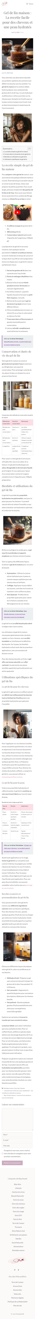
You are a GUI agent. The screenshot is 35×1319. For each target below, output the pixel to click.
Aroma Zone (17, 1286)
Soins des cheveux (18, 1204)
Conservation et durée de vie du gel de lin (17, 154)
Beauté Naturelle (17, 1196)
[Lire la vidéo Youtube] (17, 212)
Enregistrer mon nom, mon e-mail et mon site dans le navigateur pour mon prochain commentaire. (17, 1153)
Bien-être (17, 1184)
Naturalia (17, 1294)
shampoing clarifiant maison (12, 777)
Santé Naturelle (17, 1243)
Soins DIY (18, 1215)
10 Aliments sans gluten (18, 1235)
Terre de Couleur (18, 1223)
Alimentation (18, 1246)
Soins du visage (18, 1211)
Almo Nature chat (18, 1231)
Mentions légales (17, 1298)
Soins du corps (18, 1200)
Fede (22, 32)
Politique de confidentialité (17, 1302)
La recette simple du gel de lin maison (16, 151)
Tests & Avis (17, 1219)
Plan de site (17, 1306)
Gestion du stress (18, 1192)
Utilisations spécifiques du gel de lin (15, 159)
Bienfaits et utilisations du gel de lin (15, 157)
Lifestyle (18, 1188)
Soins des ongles (18, 1208)
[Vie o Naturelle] (4, 4)
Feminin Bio (17, 1290)
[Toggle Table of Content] (28, 148)
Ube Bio (18, 1239)
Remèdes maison (9, 1088)
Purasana (18, 1227)
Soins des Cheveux (19, 1088)
